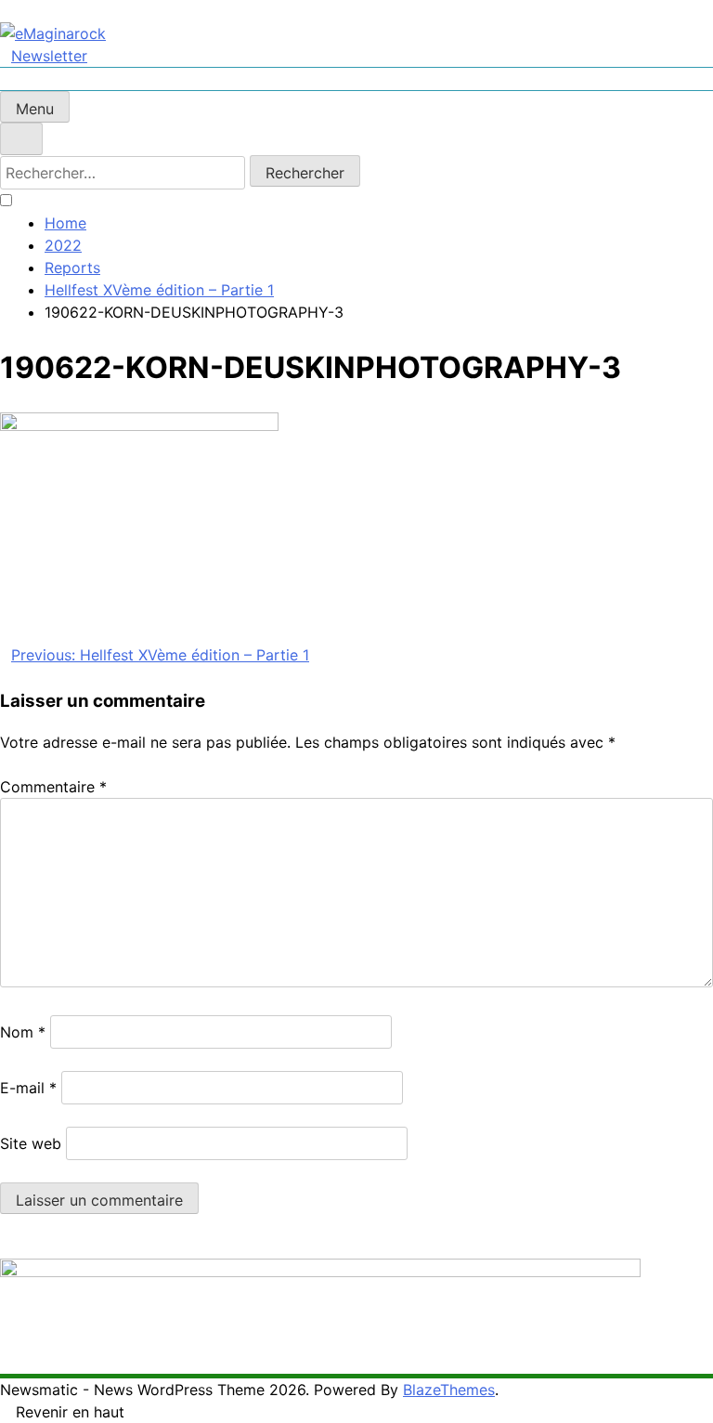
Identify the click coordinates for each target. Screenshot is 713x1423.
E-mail (28, 1087)
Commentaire (53, 786)
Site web (30, 1143)
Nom (22, 1032)
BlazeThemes (449, 1389)
